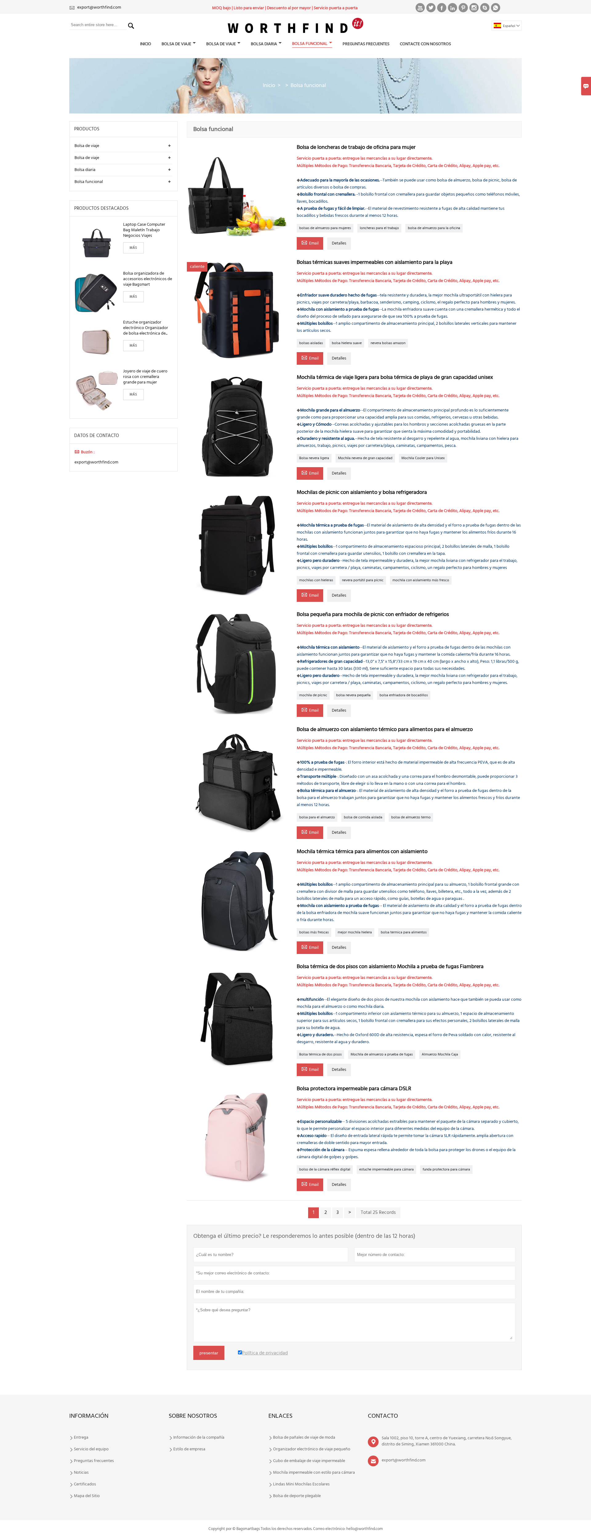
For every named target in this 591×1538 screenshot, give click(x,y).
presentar (208, 1352)
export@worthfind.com (99, 7)
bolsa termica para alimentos (404, 932)
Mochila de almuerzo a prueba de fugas (382, 1054)
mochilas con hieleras (316, 580)
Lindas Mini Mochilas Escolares (301, 1484)
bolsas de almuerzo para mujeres (325, 228)
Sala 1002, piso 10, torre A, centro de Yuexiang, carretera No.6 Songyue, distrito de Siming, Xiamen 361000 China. (447, 1441)
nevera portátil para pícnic (363, 580)
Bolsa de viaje (176, 44)
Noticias (81, 1473)
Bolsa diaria (264, 44)
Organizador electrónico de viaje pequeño (311, 1449)
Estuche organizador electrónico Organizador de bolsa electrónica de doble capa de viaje (145, 328)
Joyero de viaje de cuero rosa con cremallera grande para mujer (145, 377)
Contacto (383, 1416)
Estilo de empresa (189, 1449)
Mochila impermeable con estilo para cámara (314, 1473)
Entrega (81, 1438)
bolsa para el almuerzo (317, 817)
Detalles (339, 243)
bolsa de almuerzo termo (411, 817)
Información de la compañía (198, 1438)
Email (310, 243)
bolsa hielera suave (347, 343)
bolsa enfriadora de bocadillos (404, 695)
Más (133, 248)
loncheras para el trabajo (379, 228)
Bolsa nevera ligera (314, 458)
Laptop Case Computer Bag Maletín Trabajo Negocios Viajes (144, 230)
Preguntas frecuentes (366, 44)
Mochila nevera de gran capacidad (365, 458)
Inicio (145, 44)
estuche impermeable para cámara (386, 1169)
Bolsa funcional (310, 43)
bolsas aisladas (311, 343)
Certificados (85, 1484)
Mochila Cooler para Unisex (423, 458)
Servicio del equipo (91, 1449)
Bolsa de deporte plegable (297, 1496)
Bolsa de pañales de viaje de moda (304, 1438)
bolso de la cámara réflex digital (324, 1169)
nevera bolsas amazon (388, 343)
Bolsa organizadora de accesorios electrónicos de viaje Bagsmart (147, 279)
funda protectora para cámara (446, 1169)
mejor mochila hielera (355, 932)
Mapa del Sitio (87, 1496)
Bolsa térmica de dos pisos (320, 1054)
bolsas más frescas (314, 932)
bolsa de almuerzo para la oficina (434, 228)
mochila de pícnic (313, 695)
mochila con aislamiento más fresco (420, 580)
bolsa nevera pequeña (353, 695)
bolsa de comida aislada (363, 817)
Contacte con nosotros (425, 44)
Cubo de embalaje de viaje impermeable (309, 1461)
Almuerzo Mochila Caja (440, 1054)
